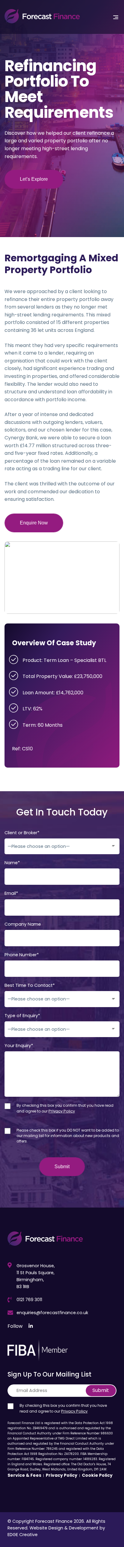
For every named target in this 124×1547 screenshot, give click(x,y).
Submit (100, 1390)
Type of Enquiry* (22, 1015)
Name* (12, 862)
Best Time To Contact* (30, 985)
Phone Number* (22, 954)
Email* (11, 893)
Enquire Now (34, 522)
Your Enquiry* (19, 1045)
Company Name (23, 924)
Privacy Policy (61, 1111)
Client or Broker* (22, 832)
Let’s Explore (34, 179)
